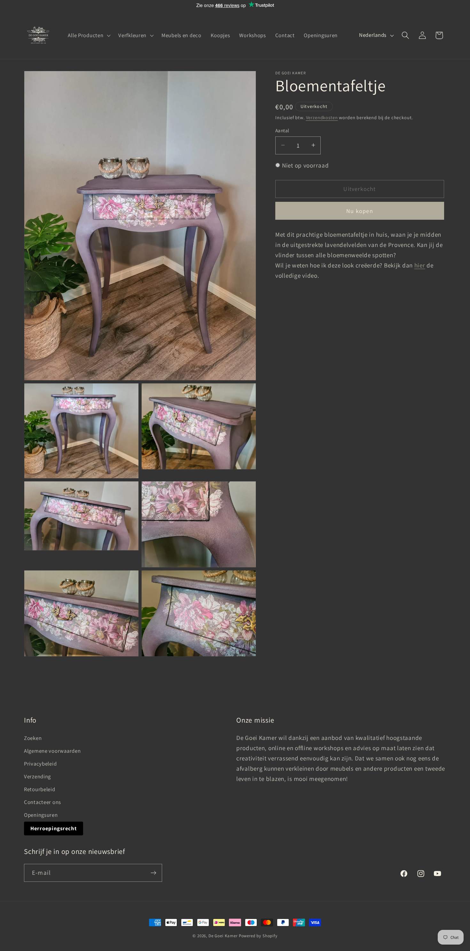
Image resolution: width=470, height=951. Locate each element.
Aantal (282, 130)
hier (419, 265)
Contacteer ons (42, 802)
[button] (88, 35)
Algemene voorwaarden (52, 750)
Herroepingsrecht (53, 828)
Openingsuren (41, 814)
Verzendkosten (322, 117)
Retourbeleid (39, 789)
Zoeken (33, 738)
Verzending (37, 776)
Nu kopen (359, 210)
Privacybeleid (40, 763)
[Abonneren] (153, 873)
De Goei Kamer (223, 936)
